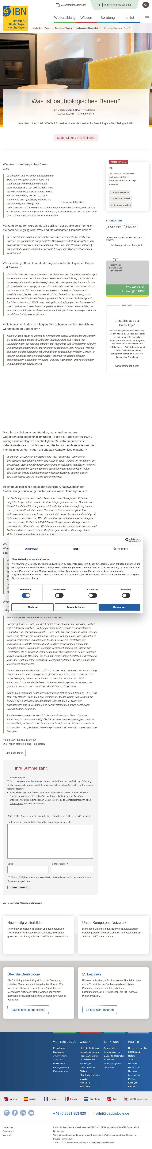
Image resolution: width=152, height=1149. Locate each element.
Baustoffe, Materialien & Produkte (114, 1058)
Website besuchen (121, 198)
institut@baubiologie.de (111, 1113)
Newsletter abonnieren (127, 366)
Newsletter (85, 1086)
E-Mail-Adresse (60, 864)
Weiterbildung (65, 18)
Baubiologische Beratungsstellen (112, 1050)
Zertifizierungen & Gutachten (112, 1065)
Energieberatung (61, 1071)
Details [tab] (76, 548)
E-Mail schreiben (121, 192)
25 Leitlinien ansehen (100, 1009)
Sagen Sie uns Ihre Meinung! (76, 137)
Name (10, 864)
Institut (129, 18)
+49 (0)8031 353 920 (69, 1113)
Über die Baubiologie (89, 1048)
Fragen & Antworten (89, 1056)
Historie (131, 1056)
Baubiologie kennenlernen (28, 1009)
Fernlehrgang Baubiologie (59, 1050)
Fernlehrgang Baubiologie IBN (31, 944)
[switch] (59, 595)
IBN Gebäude (134, 1052)
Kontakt (131, 1086)
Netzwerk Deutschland (134, 1065)
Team (130, 1059)
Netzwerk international (134, 1073)
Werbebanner (16, 803)
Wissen (86, 18)
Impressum (8, 1127)
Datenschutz (9, 1131)
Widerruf (7, 1135)
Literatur (84, 1079)
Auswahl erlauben (76, 607)
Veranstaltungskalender (73, 5)
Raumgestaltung (61, 1067)
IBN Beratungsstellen (100, 944)
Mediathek (85, 1083)
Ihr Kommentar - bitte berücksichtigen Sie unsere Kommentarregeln (39, 822)
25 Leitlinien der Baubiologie (62, 225)
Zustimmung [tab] (31, 548)
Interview (131, 226)
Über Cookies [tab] (120, 548)
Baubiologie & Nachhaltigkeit (88, 28)
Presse (131, 1079)
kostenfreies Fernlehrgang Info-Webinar (27, 1052)
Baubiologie (114, 226)
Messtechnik (59, 1063)
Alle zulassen (119, 607)
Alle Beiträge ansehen (120, 205)
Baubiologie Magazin (63, 28)
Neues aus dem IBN (137, 1048)
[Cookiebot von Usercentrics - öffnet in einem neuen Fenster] (128, 540)
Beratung (107, 18)
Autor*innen (79, 796)
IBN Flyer (132, 1083)
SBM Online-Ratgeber (90, 1075)
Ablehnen (33, 607)
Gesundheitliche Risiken (87, 1069)
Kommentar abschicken (19, 887)
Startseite (37, 28)
